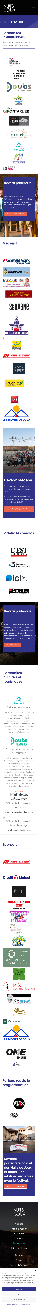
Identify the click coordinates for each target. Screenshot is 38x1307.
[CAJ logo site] (16, 1111)
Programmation (19, 1228)
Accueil (19, 1223)
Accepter (19, 1289)
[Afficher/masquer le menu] (34, 7)
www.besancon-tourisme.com (19, 830)
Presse (19, 1260)
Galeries (19, 1255)
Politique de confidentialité (23, 1304)
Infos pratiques (19, 1248)
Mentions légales (11, 1304)
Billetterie (19, 1233)
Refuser (19, 1294)
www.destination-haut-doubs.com (19, 812)
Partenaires (19, 1243)
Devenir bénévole (19, 1265)
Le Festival (19, 1238)
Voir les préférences (19, 1299)
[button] (35, 1270)
